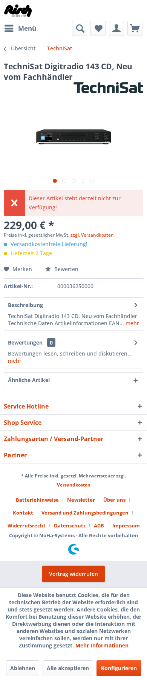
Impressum (126, 525)
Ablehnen (22, 668)
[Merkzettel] (98, 28)
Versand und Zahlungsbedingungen (85, 512)
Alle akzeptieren (68, 668)
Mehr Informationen (102, 645)
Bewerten (65, 269)
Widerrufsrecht (27, 525)
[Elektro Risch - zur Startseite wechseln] (18, 10)
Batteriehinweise (37, 499)
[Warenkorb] (134, 28)
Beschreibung (25, 305)
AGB (99, 525)
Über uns (114, 499)
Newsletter (81, 499)
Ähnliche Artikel (29, 380)
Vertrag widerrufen (73, 573)
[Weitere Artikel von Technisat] (108, 88)
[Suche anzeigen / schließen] (79, 28)
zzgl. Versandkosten (92, 235)
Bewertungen (25, 342)
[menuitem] (20, 28)
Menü (27, 28)
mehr (131, 323)
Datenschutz (70, 525)
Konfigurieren (119, 668)
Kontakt (23, 512)
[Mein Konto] (116, 28)
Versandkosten (73, 485)
